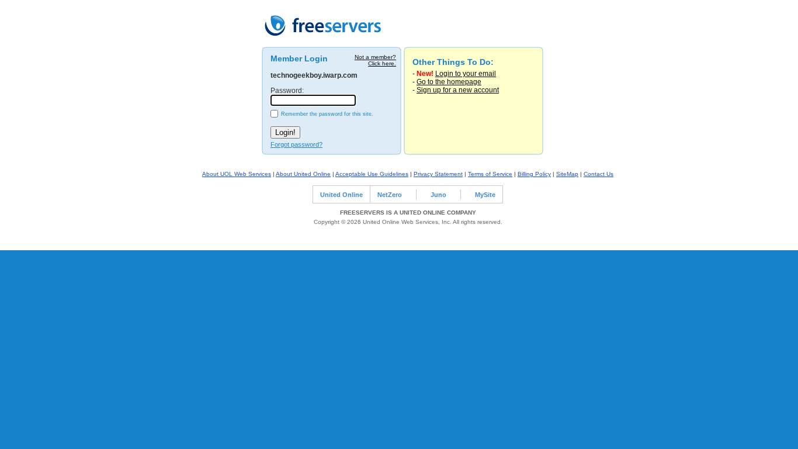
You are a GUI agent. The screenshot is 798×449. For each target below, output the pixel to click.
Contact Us (598, 174)
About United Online (303, 174)
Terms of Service (490, 174)
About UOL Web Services (236, 174)
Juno (438, 194)
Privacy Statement (438, 174)
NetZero (389, 194)
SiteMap (567, 174)
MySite (485, 194)
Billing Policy (534, 174)
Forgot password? (296, 144)
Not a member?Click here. (375, 60)
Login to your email (465, 74)
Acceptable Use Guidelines (371, 174)
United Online (341, 194)
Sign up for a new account (458, 90)
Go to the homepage (449, 82)
